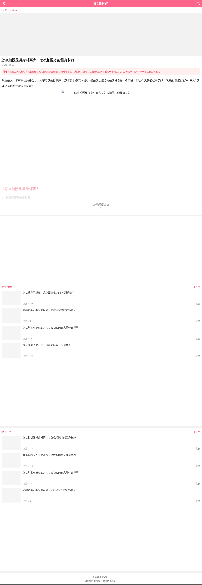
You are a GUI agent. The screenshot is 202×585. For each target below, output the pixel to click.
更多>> (196, 287)
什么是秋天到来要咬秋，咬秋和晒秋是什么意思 (49, 455)
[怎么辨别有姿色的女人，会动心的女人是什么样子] (11, 333)
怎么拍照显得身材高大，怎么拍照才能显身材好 (49, 437)
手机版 (95, 577)
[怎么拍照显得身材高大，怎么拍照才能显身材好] (11, 443)
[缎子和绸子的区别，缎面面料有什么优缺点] (11, 350)
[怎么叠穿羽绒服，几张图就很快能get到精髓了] (11, 298)
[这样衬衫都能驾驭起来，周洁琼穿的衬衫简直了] (11, 315)
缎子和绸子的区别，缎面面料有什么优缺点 (47, 345)
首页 (4, 10)
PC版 (104, 577)
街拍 (14, 10)
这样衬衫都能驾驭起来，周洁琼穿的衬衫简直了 (49, 310)
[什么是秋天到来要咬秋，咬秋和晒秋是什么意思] (11, 460)
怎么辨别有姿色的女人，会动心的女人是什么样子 (50, 327)
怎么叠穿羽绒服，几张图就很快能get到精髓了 (48, 292)
